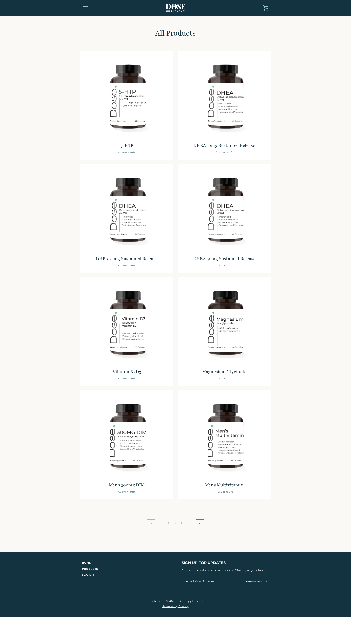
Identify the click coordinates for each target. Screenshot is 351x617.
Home (86, 562)
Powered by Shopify (175, 606)
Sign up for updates (204, 563)
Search (88, 574)
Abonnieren (254, 581)
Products (90, 568)
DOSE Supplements (189, 601)
